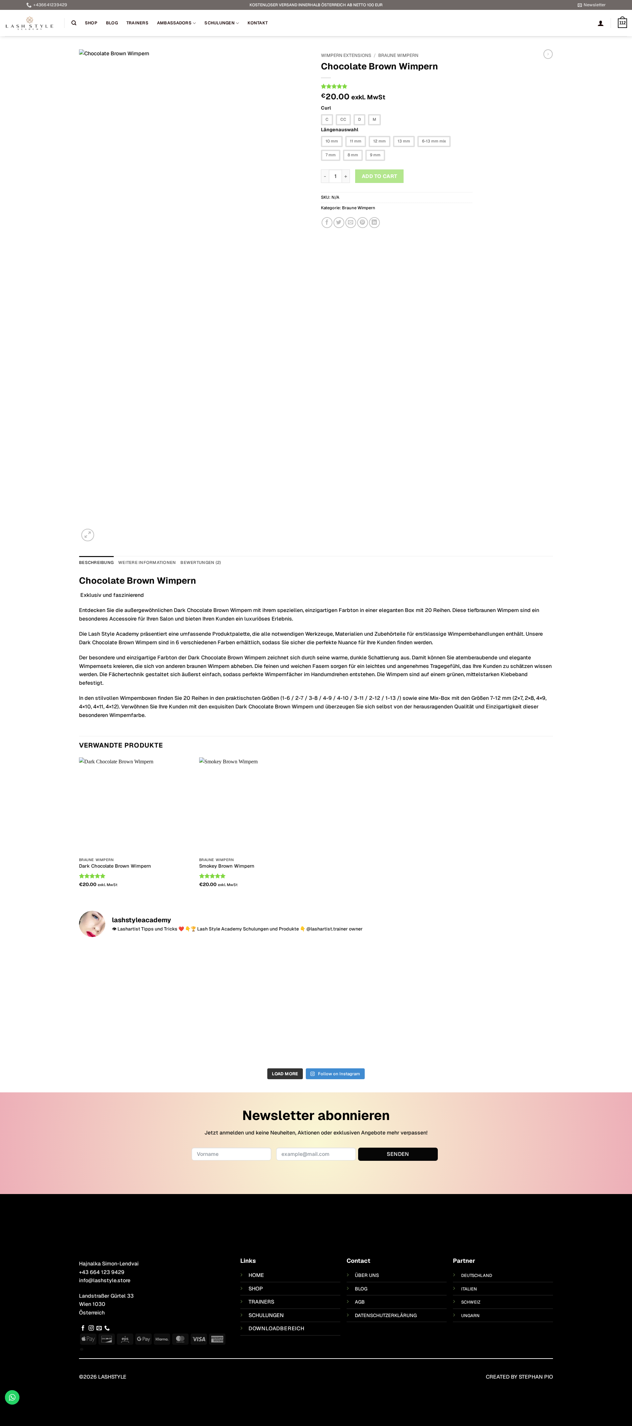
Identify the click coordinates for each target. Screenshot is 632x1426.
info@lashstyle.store (104, 1280)
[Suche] (73, 23)
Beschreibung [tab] (96, 562)
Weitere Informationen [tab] (147, 562)
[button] (592, 5)
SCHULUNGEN (266, 1315)
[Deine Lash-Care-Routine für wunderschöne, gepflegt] (137, 1000)
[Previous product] (548, 54)
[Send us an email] (99, 1328)
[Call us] (107, 1328)
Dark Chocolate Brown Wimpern (115, 866)
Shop (91, 23)
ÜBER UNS (367, 1275)
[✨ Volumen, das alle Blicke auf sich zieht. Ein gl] (495, 1004)
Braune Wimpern (398, 55)
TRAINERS (261, 1301)
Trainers (137, 23)
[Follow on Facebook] (83, 1328)
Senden (398, 1154)
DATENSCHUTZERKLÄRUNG (386, 1315)
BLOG (361, 1289)
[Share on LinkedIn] (374, 222)
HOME (256, 1275)
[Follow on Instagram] (91, 1328)
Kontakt (258, 23)
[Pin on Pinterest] (362, 222)
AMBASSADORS (174, 23)
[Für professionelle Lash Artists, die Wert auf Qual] (376, 991)
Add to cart (379, 176)
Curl (326, 108)
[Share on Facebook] (327, 222)
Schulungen (219, 23)
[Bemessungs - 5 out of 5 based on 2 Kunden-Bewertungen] (396, 86)
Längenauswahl (339, 129)
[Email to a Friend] (350, 222)
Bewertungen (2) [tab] (200, 562)
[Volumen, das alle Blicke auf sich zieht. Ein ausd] (256, 1004)
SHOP (256, 1288)
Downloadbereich (276, 1328)
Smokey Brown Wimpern (226, 866)
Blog (112, 23)
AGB (360, 1302)
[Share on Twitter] (338, 222)
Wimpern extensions (346, 55)
